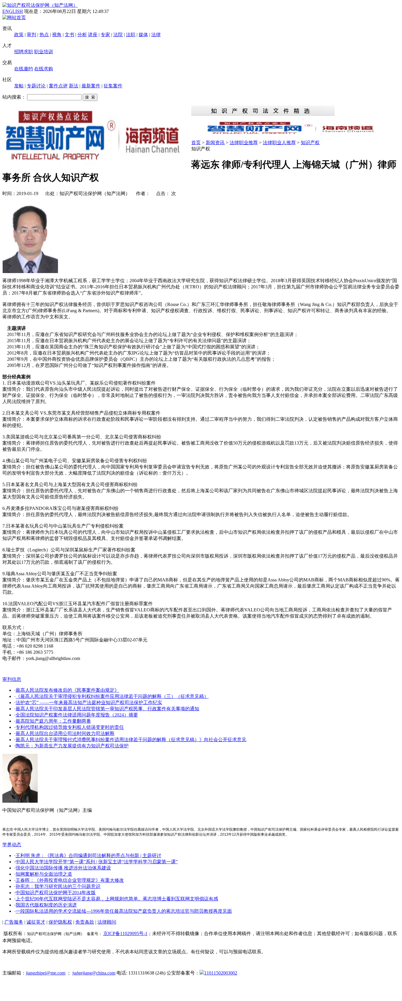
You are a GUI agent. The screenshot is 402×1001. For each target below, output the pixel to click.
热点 (44, 34)
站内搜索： (14, 96)
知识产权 (310, 142)
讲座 (92, 34)
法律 (156, 34)
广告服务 (13, 921)
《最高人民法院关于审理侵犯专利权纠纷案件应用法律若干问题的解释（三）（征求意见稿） (112, 696)
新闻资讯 (215, 142)
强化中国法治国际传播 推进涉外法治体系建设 (63, 867)
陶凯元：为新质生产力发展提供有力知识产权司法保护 (72, 745)
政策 (19, 34)
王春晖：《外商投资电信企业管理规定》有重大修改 (70, 880)
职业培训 (43, 51)
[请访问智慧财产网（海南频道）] (295, 133)
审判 (31, 34)
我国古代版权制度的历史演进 (46, 904)
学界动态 (11, 844)
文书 (69, 34)
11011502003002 (220, 972)
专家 (105, 34)
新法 (73, 85)
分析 (82, 34)
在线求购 (43, 68)
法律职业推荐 (244, 142)
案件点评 (58, 85)
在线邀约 (23, 68)
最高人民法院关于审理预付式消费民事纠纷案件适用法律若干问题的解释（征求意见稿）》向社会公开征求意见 (131, 739)
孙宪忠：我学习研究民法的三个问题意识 (58, 886)
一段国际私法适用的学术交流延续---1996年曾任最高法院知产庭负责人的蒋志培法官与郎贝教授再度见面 (124, 911)
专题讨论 (36, 85)
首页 (196, 142)
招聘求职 (23, 51)
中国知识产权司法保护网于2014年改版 (56, 892)
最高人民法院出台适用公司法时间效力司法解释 (65, 733)
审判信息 (11, 679)
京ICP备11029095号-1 (125, 933)
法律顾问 (106, 921)
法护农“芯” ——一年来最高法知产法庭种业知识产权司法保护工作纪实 (89, 702)
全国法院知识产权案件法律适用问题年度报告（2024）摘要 (77, 714)
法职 (130, 34)
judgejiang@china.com (93, 972)
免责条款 (84, 921)
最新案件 (91, 85)
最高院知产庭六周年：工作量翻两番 (53, 721)
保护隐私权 (60, 921)
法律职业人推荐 (279, 142)
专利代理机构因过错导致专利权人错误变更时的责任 (70, 727)
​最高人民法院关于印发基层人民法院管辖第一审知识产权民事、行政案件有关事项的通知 (107, 708)
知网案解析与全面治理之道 (44, 874)
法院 (118, 34)
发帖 (19, 85)
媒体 (143, 34)
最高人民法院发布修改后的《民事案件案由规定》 (67, 690)
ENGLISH (12, 11)
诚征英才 (35, 921)
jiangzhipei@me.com (45, 972)
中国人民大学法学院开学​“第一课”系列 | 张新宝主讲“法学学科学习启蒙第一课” (97, 861)
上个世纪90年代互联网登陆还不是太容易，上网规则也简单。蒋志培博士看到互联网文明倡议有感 (117, 898)
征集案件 (113, 85)
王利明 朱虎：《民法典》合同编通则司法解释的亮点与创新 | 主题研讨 (88, 855)
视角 (57, 34)
